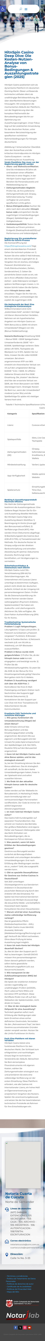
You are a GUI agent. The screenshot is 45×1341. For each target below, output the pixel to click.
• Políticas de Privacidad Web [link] (18, 1289)
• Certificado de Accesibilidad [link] (18, 1286)
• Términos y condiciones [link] (17, 1276)
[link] (3, 9)
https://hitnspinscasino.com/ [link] (17, 246)
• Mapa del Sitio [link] (13, 1292)
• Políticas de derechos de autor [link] (20, 1284)
